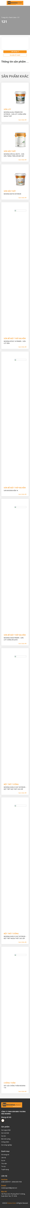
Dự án (3, 1160)
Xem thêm (21, 120)
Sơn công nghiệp (6, 1145)
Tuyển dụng (5, 1169)
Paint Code (12, 17)
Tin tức (3, 1166)
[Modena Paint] (15, 3)
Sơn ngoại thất (5, 1130)
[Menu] (2, 3)
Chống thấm (5, 1142)
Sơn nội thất (5, 1133)
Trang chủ (4, 17)
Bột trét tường (5, 1139)
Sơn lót (3, 1136)
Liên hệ (3, 1158)
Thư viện (4, 1163)
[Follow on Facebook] (2, 1120)
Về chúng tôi (5, 1155)
